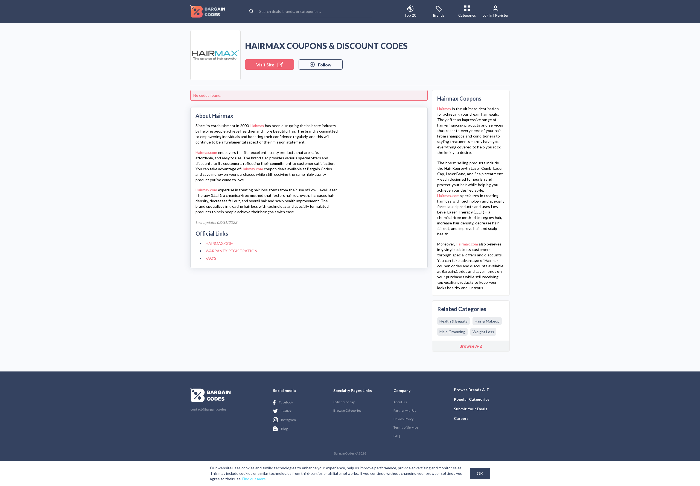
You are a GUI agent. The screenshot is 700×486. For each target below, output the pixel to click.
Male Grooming (452, 331)
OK (480, 473)
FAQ (396, 436)
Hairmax (257, 125)
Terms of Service (405, 427)
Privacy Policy (403, 419)
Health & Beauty (453, 321)
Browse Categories (347, 410)
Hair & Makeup (487, 321)
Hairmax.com (206, 152)
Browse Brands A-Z (471, 389)
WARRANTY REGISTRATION (231, 250)
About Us (400, 402)
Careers (461, 418)
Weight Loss (483, 331)
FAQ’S (211, 258)
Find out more (254, 478)
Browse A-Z (471, 346)
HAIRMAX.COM (220, 243)
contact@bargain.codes (208, 409)
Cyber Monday (344, 402)
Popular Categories (471, 399)
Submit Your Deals (470, 408)
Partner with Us (404, 410)
